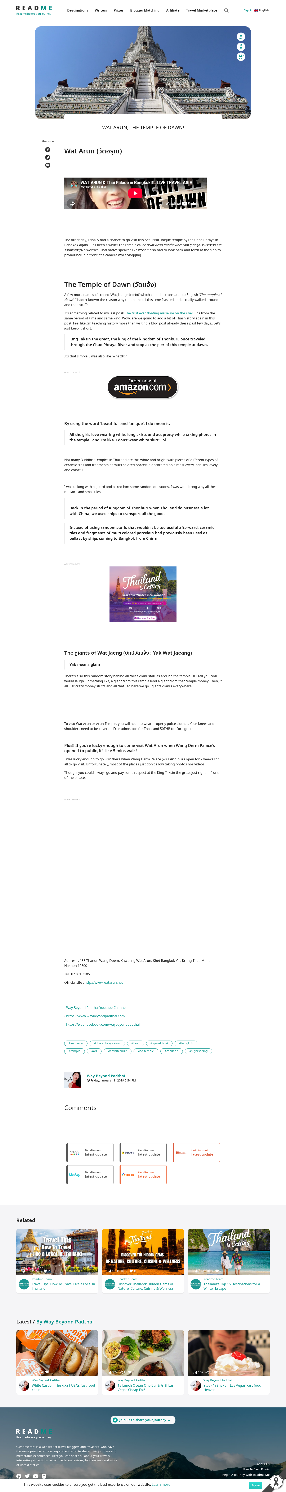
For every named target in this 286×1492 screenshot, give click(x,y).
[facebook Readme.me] (18, 1476)
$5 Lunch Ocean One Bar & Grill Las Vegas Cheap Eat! (146, 1388)
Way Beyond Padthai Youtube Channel (96, 1007)
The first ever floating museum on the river (159, 313)
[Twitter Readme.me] (27, 1476)
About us (263, 1464)
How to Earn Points (256, 1469)
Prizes (119, 10)
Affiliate (172, 10)
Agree (255, 1485)
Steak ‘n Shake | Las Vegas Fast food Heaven (232, 1388)
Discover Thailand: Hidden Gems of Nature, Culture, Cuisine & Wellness (146, 1286)
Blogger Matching (145, 10)
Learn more (161, 1484)
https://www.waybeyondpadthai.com (95, 1016)
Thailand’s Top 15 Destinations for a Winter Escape (232, 1286)
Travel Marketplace (201, 10)
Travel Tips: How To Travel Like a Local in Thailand (63, 1286)
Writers (101, 10)
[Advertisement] (143, 843)
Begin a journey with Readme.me (246, 1475)
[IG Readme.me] (43, 1476)
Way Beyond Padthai (46, 1380)
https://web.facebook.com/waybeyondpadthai (103, 1024)
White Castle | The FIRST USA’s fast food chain (63, 1388)
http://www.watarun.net (104, 982)
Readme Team (42, 1279)
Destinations (77, 10)
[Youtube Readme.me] (35, 1476)
